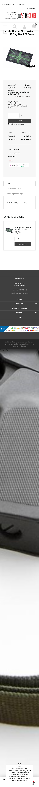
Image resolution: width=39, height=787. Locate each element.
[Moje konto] (24, 26)
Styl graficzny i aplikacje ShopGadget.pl (17, 344)
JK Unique (27, 136)
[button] (5, 26)
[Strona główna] (27, 15)
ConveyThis (4, 350)
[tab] (19, 183)
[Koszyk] (34, 26)
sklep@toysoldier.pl (11, 18)
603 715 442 (12, 14)
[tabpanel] (19, 202)
